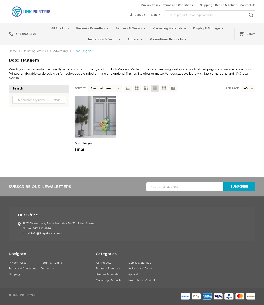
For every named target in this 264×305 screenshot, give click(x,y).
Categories (106, 254)
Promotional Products (166, 39)
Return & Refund (226, 5)
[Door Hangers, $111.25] (95, 117)
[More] (107, 28)
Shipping (206, 5)
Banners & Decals (129, 28)
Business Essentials (90, 28)
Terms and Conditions (178, 5)
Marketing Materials (168, 28)
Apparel (133, 39)
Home (13, 51)
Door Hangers (84, 143)
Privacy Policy (150, 5)
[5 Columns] (164, 88)
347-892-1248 (42, 228)
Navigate (17, 254)
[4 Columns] (155, 88)
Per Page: (232, 88)
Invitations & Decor (102, 39)
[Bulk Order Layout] (173, 88)
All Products (60, 28)
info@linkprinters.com (46, 233)
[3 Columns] (146, 88)
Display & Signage (206, 28)
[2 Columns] (136, 88)
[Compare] (78, 157)
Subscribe (239, 186)
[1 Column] (127, 88)
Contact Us (247, 5)
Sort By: (80, 88)
